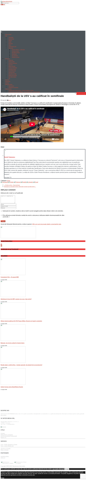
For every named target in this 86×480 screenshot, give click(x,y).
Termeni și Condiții (5, 448)
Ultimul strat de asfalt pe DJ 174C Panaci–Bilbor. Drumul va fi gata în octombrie (21, 321)
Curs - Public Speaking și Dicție (9, 444)
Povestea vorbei (12, 69)
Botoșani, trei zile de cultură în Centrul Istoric (12, 343)
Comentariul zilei (12, 46)
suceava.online (5, 456)
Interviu (10, 40)
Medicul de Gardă (13, 75)
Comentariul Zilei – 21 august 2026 (10, 277)
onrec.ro (3, 457)
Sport (10, 45)
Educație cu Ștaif (12, 73)
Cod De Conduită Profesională (9, 436)
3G (9, 78)
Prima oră (11, 60)
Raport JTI (3, 437)
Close (2, 478)
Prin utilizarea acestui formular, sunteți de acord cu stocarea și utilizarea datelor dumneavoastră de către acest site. (33, 216)
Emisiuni (7, 58)
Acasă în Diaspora (13, 63)
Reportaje (11, 48)
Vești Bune (14, 54)
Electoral (11, 43)
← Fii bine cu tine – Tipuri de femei (12, 185)
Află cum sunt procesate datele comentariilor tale (46, 224)
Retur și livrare (4, 450)
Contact (7, 82)
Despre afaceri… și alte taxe (18, 49)
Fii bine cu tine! (15, 51)
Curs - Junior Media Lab (7, 446)
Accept (66, 469)
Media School (8, 89)
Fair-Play (11, 64)
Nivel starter (11, 86)
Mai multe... (4, 415)
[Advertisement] (43, 18)
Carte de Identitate (13, 67)
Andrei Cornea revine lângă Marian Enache (12, 387)
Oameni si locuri (15, 57)
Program (7, 79)
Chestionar (7, 81)
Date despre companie (7, 434)
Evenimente (11, 39)
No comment (15, 55)
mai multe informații (58, 469)
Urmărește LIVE (81, 93)
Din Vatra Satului (12, 76)
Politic (10, 42)
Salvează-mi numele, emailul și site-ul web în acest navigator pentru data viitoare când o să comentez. (33, 211)
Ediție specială (12, 66)
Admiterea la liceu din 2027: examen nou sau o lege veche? (16, 299)
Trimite (3, 221)
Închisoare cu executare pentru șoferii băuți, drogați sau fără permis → (20, 186)
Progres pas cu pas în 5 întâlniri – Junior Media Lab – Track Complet (24, 92)
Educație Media (8, 84)
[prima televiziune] (6, 1)
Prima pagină (8, 34)
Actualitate (11, 37)
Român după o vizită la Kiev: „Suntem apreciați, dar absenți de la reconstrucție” (21, 365)
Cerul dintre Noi (12, 70)
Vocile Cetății (12, 61)
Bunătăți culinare (16, 52)
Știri (6, 36)
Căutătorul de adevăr (13, 87)
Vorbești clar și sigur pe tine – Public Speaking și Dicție (21, 90)
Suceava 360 (12, 72)
